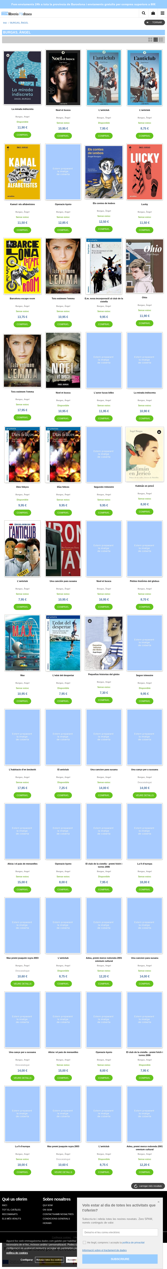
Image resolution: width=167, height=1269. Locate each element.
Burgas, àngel (63, 118)
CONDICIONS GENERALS (56, 1218)
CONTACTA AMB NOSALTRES (58, 1214)
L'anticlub (104, 110)
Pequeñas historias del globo (104, 674)
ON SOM (47, 1209)
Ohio (144, 297)
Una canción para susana (63, 581)
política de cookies (17, 1253)
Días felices (63, 487)
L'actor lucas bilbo (104, 392)
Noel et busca (63, 110)
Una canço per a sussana (144, 769)
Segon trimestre (144, 675)
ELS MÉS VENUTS (11, 1218)
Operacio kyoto (63, 204)
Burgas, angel (22, 117)
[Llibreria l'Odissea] (16, 12)
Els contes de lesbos (104, 203)
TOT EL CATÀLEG (11, 1209)
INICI (4, 1205)
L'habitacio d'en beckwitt (22, 769)
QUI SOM (48, 1205)
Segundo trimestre (104, 487)
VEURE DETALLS (145, 795)
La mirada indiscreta (22, 109)
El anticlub (63, 769)
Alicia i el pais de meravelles (22, 864)
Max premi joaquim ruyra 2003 (22, 958)
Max (22, 675)
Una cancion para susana (104, 769)
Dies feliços (22, 487)
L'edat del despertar (63, 675)
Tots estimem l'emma (63, 298)
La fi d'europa (144, 864)
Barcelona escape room (22, 298)
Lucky (144, 204)
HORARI (47, 1223)
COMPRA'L (22, 135)
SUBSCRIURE (120, 1259)
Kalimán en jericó (144, 486)
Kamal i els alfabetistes (22, 204)
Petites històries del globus (144, 581)
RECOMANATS (10, 1214)
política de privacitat (133, 1242)
